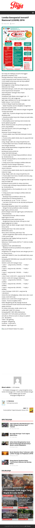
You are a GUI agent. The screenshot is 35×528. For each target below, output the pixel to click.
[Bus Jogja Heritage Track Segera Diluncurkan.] (5, 435)
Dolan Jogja (6, 471)
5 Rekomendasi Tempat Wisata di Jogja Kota (8, 515)
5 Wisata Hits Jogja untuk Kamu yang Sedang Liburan (24, 515)
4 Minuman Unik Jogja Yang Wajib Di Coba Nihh (17, 491)
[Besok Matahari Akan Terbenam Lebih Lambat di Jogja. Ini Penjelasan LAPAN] (5, 454)
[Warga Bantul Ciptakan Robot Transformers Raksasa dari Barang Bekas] (5, 464)
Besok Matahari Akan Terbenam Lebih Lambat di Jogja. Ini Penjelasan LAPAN (21, 452)
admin (13, 23)
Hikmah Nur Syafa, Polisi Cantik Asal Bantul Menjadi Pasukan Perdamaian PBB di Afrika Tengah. (25, 501)
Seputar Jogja (7, 420)
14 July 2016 (6, 23)
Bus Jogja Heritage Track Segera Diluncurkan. (20, 434)
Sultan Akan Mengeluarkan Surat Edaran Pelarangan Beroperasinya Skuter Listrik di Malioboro (20, 443)
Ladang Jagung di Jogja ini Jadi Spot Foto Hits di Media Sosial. (8, 503)
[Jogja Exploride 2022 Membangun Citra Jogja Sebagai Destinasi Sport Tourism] (5, 426)
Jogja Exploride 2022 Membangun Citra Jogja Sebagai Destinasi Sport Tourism (21, 425)
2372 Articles (15, 387)
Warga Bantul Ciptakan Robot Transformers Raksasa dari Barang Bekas (20, 462)
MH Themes (27, 526)
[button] (33, 12)
